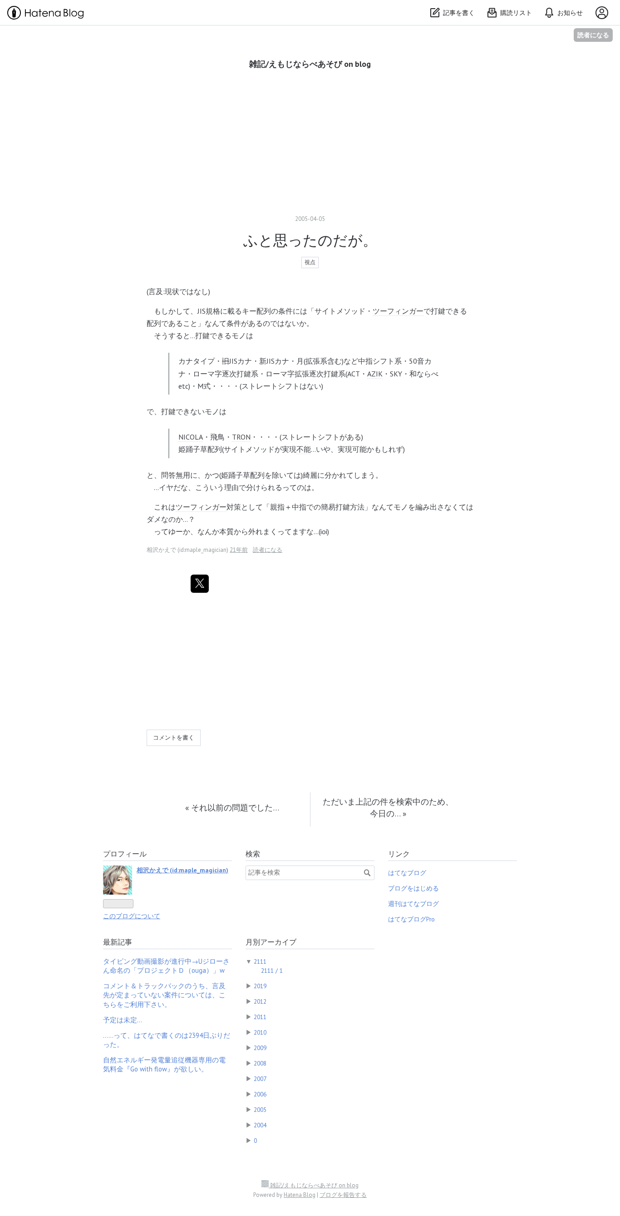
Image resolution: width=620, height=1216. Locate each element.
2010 (260, 1032)
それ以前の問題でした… (232, 807)
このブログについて (131, 916)
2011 (260, 1017)
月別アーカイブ (271, 941)
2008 (260, 1063)
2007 (260, 1079)
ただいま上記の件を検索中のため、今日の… (388, 807)
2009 (260, 1048)
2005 (260, 1110)
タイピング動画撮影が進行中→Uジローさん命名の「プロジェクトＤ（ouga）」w (166, 966)
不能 (303, 449)
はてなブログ (407, 873)
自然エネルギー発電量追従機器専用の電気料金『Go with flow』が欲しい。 (164, 1064)
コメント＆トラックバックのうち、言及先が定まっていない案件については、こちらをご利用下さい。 (164, 995)
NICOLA (190, 436)
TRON (241, 436)
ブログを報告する (343, 1195)
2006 (260, 1094)
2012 (260, 1001)
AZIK (375, 373)
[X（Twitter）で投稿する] (200, 584)
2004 (260, 1125)
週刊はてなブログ (413, 904)
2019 (260, 986)
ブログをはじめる (413, 888)
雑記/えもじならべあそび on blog (310, 64)
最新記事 (117, 941)
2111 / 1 (272, 970)
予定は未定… (122, 1020)
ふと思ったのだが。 (310, 240)
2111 (260, 961)
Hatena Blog (299, 1195)
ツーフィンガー (398, 310)
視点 (310, 262)
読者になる (593, 35)
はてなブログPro (411, 919)
